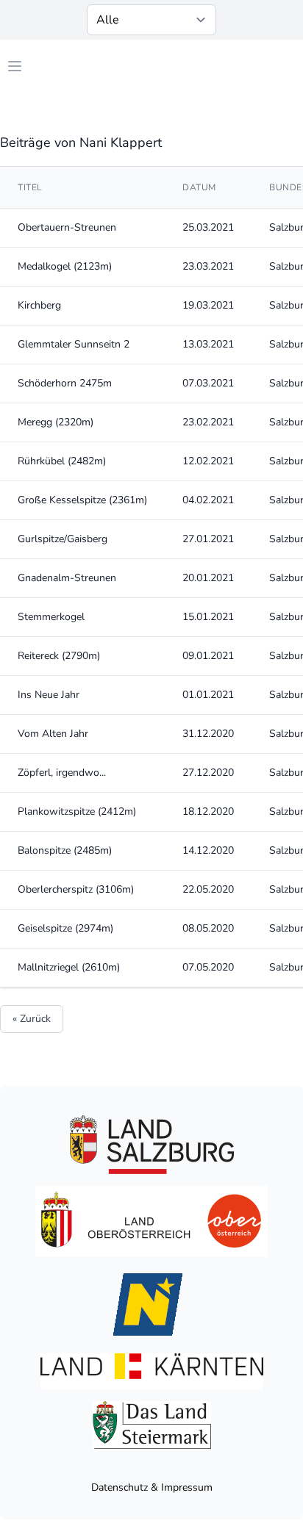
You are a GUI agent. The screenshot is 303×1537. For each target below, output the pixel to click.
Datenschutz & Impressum (152, 1487)
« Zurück (32, 1019)
